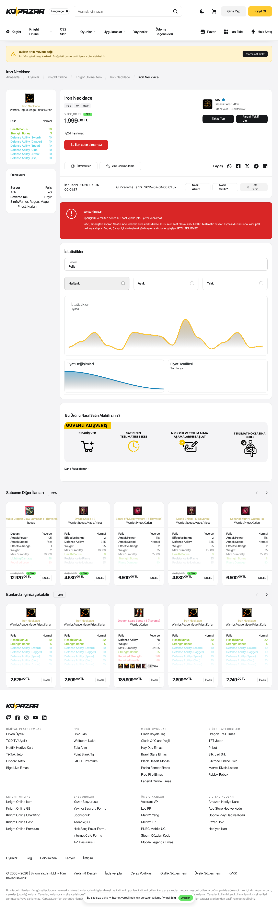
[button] (267, 493)
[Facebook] (238, 166)
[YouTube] (35, 717)
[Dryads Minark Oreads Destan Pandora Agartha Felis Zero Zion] (166, 264)
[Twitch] (8, 717)
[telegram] (256, 166)
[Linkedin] (265, 166)
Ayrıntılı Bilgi (169, 897)
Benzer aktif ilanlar (255, 54)
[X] (247, 166)
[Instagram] (26, 717)
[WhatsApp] (229, 166)
